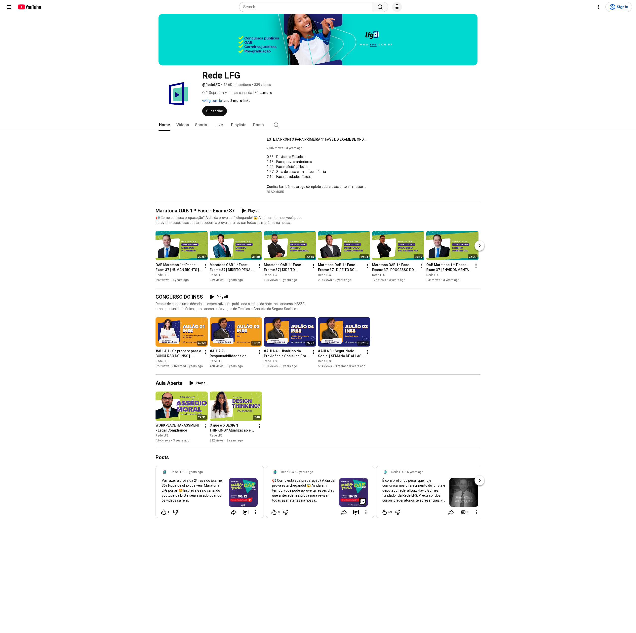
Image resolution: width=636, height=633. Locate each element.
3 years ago (195, 472)
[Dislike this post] (175, 512)
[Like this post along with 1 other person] (164, 512)
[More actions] (205, 266)
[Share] (234, 512)
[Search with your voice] (397, 7)
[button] (275, 191)
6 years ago (415, 472)
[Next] (479, 246)
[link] (210, 493)
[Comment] (246, 512)
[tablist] (318, 125)
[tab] (164, 125)
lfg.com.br (214, 101)
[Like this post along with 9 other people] (274, 512)
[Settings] (598, 7)
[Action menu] (256, 512)
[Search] (380, 7)
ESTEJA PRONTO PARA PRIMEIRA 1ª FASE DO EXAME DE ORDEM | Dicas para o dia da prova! (316, 139)
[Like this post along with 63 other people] (384, 512)
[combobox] (307, 7)
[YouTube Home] (29, 7)
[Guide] (9, 7)
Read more (275, 192)
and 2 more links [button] (236, 101)
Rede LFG (162, 275)
